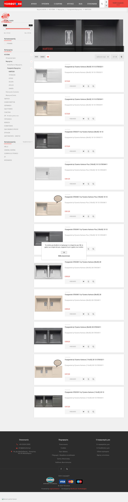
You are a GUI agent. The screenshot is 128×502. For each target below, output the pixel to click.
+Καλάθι (73, 86)
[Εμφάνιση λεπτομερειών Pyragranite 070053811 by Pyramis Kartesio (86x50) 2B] (48, 271)
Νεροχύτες (9, 61)
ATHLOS (11, 85)
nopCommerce (55, 489)
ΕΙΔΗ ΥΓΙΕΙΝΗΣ (8, 109)
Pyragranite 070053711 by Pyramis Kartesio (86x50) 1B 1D (84, 132)
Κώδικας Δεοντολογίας (63, 462)
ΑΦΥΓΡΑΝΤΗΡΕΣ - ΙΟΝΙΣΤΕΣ (12, 136)
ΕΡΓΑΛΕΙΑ (7, 133)
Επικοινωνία (63, 444)
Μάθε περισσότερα (64, 256)
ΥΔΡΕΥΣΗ (7, 99)
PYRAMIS (9, 43)
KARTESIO (12, 71)
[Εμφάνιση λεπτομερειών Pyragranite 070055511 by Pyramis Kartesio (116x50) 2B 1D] (48, 401)
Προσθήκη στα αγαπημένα (83, 86)
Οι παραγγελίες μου (103, 444)
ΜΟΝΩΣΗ (7, 122)
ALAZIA (11, 82)
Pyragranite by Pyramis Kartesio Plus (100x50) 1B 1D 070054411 (86, 164)
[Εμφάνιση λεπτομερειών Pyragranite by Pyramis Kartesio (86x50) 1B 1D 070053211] (48, 75)
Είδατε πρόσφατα (103, 451)
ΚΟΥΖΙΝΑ (7, 55)
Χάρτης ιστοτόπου (103, 455)
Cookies (63, 448)
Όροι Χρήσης (63, 451)
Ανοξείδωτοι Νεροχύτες (14, 65)
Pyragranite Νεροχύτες (14, 68)
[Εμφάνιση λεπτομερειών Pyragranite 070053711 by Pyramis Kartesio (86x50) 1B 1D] (48, 140)
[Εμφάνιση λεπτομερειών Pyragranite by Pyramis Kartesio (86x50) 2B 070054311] (48, 336)
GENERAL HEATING (9, 150)
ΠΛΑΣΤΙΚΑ (7, 112)
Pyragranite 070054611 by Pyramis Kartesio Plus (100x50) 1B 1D (86, 197)
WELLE (6, 147)
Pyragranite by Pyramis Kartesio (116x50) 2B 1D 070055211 (84, 360)
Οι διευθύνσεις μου (103, 448)
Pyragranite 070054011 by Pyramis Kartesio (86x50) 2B (83, 295)
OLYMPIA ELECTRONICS (11, 153)
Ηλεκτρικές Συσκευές (12, 92)
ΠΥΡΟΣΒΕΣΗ (8, 119)
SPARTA (11, 88)
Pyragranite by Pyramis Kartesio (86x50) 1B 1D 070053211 (84, 67)
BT (5, 157)
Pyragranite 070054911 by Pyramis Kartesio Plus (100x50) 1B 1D (86, 229)
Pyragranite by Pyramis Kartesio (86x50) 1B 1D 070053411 (84, 99)
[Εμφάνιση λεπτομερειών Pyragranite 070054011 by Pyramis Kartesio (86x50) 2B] (48, 303)
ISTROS (11, 78)
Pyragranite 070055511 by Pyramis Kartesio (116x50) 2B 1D (84, 392)
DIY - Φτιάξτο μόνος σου (11, 116)
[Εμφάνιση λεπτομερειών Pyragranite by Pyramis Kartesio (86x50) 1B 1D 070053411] (48, 108)
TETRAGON (12, 75)
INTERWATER (8, 160)
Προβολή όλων (27, 142)
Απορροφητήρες (11, 58)
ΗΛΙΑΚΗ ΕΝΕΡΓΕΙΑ (9, 102)
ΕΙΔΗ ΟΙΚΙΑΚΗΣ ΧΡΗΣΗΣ (11, 129)
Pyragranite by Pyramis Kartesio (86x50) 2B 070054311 (83, 327)
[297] (31, 29)
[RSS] (67, 469)
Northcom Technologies (78, 489)
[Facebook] (61, 469)
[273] (5, 29)
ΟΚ (64, 252)
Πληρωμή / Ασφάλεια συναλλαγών (63, 455)
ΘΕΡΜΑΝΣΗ (7, 105)
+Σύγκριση (88, 86)
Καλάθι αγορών (118, 4)
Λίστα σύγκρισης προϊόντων (121, 56)
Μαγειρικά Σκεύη (11, 95)
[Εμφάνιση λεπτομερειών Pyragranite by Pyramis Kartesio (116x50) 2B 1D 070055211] (48, 368)
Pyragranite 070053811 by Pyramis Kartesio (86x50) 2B (83, 262)
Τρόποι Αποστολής (63, 459)
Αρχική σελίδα (41, 9)
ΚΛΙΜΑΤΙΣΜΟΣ (8, 126)
